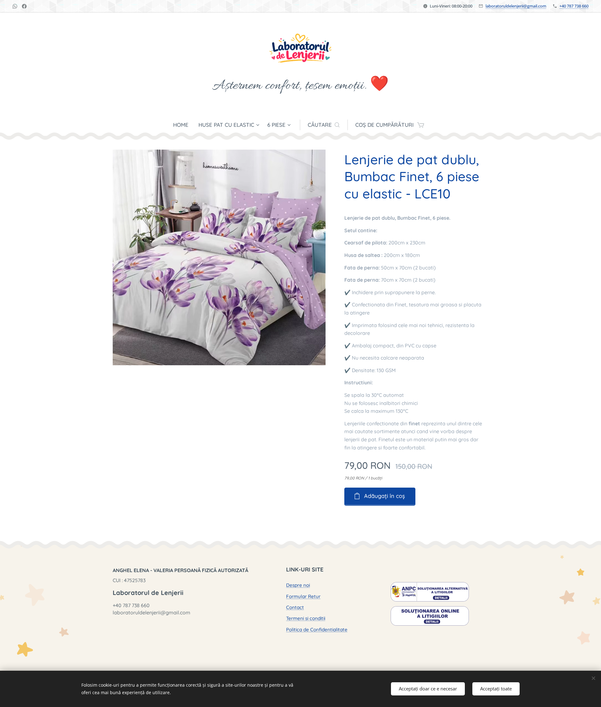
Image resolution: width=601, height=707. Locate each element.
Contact (295, 607)
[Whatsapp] (15, 6)
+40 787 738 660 (573, 6)
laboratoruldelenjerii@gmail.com (515, 6)
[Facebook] (24, 6)
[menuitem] (183, 125)
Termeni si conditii (305, 618)
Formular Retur (303, 596)
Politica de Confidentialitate (316, 630)
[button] (323, 125)
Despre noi (298, 585)
